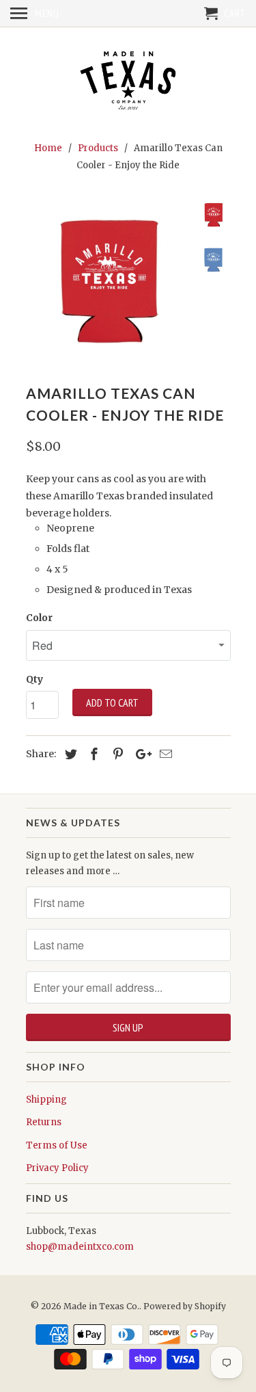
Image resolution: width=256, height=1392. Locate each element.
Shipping (46, 1099)
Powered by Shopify (184, 1306)
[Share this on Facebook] (92, 754)
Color (39, 618)
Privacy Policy (57, 1168)
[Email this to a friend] (164, 754)
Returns (43, 1122)
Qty (34, 679)
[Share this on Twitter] (69, 754)
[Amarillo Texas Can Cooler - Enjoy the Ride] (108, 281)
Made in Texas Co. (101, 1306)
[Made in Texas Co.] (128, 82)
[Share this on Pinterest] (116, 754)
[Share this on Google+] (140, 754)
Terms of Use (56, 1145)
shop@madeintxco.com (80, 1246)
